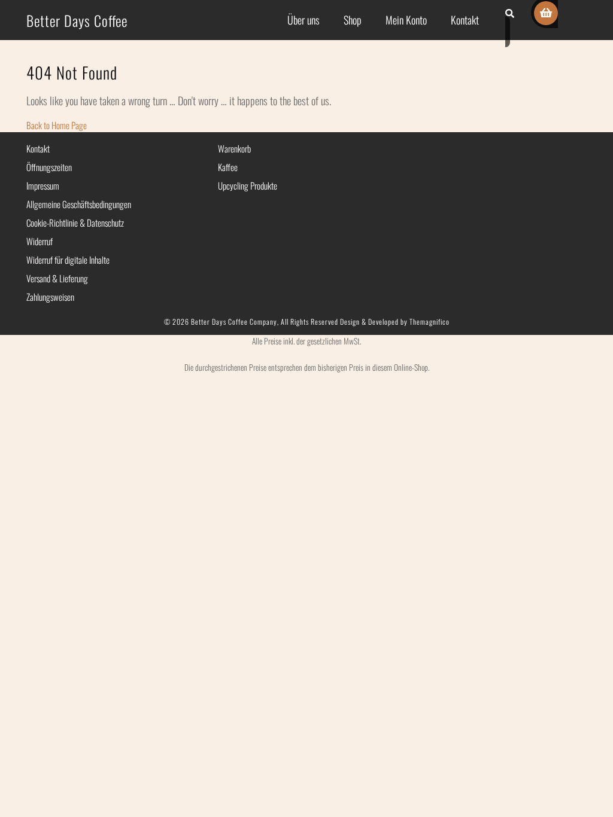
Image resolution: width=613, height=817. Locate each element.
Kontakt (465, 20)
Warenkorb (234, 148)
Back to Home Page (56, 125)
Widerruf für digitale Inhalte (68, 259)
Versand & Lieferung (57, 278)
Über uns (303, 20)
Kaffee (228, 166)
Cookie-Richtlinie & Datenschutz (75, 222)
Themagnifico (429, 321)
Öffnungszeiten (49, 166)
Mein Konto (406, 20)
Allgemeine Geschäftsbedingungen (78, 204)
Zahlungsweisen (50, 296)
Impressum (42, 185)
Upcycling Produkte (247, 185)
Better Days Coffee (77, 20)
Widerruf (39, 241)
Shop (353, 20)
